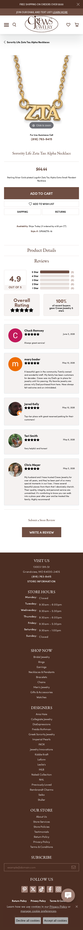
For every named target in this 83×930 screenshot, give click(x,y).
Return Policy (41, 837)
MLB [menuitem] (41, 769)
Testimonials (41, 832)
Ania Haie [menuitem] (41, 714)
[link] (42, 12)
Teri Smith (31, 436)
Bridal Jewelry (41, 657)
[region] (41, 92)
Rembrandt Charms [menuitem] (41, 789)
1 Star (35, 288)
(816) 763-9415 (41, 139)
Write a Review (41, 532)
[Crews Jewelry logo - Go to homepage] (41, 24)
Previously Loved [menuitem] (42, 784)
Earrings (42, 667)
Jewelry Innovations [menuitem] (41, 749)
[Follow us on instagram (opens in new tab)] (58, 889)
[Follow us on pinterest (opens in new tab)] (24, 889)
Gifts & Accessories (41, 692)
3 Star (35, 280)
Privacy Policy (41, 842)
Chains (41, 682)
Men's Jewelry (41, 687)
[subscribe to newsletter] (73, 867)
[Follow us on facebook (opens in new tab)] (50, 889)
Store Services (41, 821)
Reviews (41, 261)
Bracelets (41, 677)
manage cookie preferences (38, 911)
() (72, 272)
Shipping (22, 211)
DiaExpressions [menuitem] (42, 724)
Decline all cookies (28, 920)
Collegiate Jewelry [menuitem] (41, 719)
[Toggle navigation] (6, 25)
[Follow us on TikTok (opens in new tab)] (41, 889)
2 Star (35, 284)
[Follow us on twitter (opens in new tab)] (33, 889)
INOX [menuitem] (41, 744)
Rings (41, 662)
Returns (60, 211)
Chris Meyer (32, 465)
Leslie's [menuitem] (41, 764)
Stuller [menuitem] (41, 799)
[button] (14, 25)
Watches (41, 697)
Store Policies (42, 826)
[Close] (78, 4)
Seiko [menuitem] (41, 794)
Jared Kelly (31, 404)
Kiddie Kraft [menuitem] (41, 754)
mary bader (32, 359)
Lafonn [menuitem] (41, 759)
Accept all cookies (55, 920)
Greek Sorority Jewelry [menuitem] (42, 734)
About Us (41, 816)
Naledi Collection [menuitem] (41, 774)
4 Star (35, 276)
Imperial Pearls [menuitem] (41, 739)
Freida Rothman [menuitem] (41, 729)
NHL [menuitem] (41, 779)
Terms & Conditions (41, 847)
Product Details (41, 250)
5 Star (35, 272)
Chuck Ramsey (34, 330)
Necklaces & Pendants (42, 672)
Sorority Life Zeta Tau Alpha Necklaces (28, 42)
